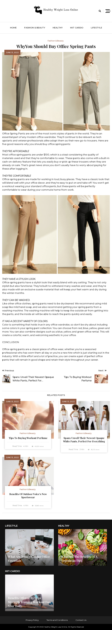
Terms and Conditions (57, 620)
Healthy (58, 27)
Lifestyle (96, 27)
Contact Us (81, 620)
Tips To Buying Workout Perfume (28, 438)
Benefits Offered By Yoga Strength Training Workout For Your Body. (29, 602)
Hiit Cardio (76, 27)
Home (13, 27)
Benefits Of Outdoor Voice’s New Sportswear (28, 495)
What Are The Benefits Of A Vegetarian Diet (79, 559)
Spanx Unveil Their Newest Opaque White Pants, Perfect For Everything (84, 439)
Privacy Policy (32, 620)
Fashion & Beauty (34, 27)
